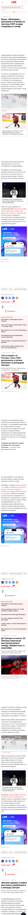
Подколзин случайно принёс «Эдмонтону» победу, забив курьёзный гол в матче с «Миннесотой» (14, 211)
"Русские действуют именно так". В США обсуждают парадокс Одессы (12, 610)
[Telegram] (9, 297)
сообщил (15, 68)
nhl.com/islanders (4, 259)
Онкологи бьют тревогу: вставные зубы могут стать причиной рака (12, 346)
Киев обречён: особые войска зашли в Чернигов (12, 320)
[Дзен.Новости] (2, 297)
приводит (13, 447)
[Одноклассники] (16, 297)
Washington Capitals (6, 752)
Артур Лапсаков (6, 261)
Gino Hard (4, 110)
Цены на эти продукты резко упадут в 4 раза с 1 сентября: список (14, 325)
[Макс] (6, 297)
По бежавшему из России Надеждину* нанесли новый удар (12, 336)
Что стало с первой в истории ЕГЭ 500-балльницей (12, 619)
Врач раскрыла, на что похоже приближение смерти (14, 331)
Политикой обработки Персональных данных (11, 7)
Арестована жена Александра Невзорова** (13, 614)
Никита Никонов (6, 545)
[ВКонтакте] (13, 297)
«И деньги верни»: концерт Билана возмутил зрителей (13, 341)
